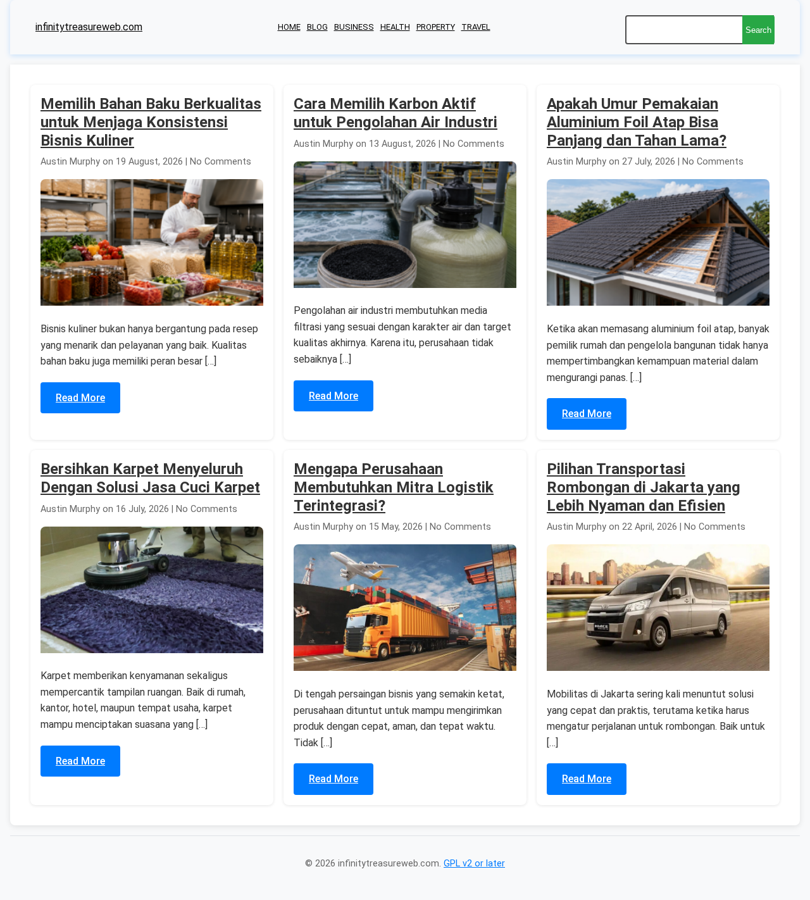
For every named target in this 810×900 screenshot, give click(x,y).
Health (395, 27)
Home (289, 27)
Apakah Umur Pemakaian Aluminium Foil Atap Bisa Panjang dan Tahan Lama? (636, 122)
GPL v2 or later (474, 863)
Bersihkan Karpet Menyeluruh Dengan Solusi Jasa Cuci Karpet (150, 478)
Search (758, 30)
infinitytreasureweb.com (88, 27)
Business (354, 27)
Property (435, 27)
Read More (80, 398)
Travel (475, 27)
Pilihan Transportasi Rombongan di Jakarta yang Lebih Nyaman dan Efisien (643, 487)
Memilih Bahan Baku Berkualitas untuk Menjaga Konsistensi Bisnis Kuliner (150, 122)
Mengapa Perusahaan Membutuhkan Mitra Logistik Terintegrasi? (394, 487)
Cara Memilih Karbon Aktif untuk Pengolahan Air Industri (395, 113)
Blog (317, 27)
